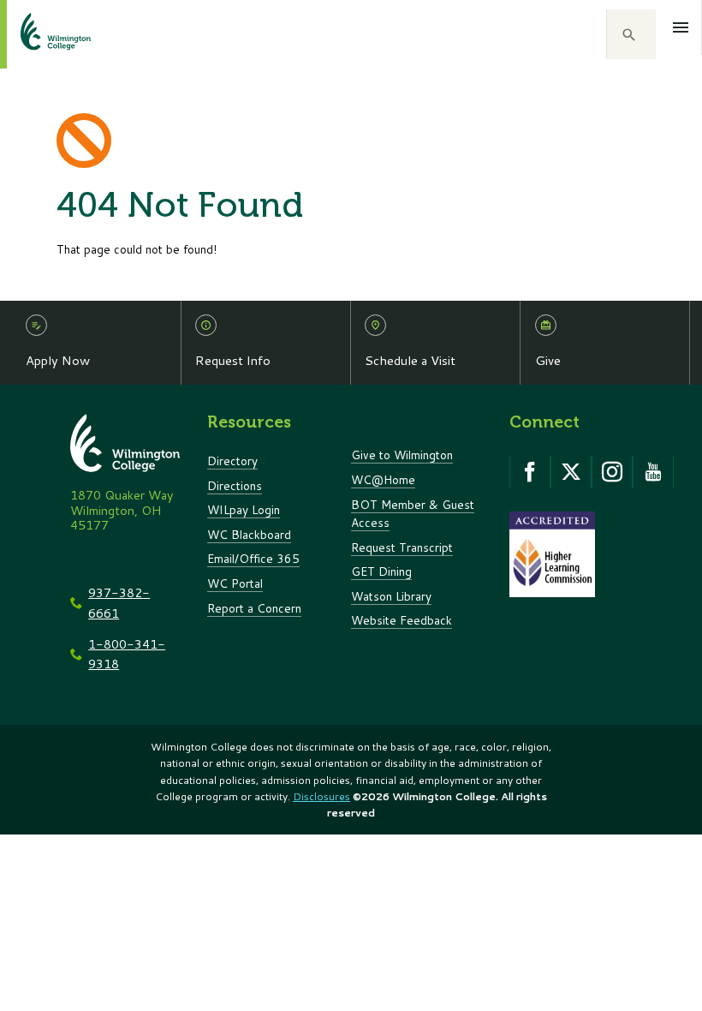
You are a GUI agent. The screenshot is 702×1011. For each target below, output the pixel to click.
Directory (232, 460)
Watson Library (391, 596)
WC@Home (383, 479)
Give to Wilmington (402, 454)
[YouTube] (653, 472)
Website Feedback (401, 620)
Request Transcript (402, 547)
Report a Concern (254, 608)
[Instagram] (612, 472)
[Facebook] (529, 472)
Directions (234, 485)
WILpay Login (243, 509)
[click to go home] (35, 34)
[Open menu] (681, 27)
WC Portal (235, 583)
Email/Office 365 (253, 558)
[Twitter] (571, 472)
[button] (631, 34)
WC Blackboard (249, 534)
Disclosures (321, 796)
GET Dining (381, 571)
